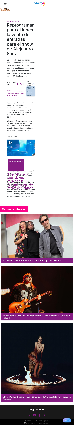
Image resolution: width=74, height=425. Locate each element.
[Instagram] (29, 415)
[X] (44, 415)
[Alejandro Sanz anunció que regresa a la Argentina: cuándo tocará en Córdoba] (21, 148)
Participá (67, 420)
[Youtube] (35, 415)
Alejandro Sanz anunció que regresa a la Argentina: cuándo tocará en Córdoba (20, 181)
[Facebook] (40, 415)
